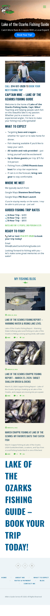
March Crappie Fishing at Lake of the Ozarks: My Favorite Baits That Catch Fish (24, 436)
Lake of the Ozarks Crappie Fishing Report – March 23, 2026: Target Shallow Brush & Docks (23, 377)
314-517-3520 (27, 236)
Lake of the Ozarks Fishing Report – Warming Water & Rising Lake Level (24, 321)
